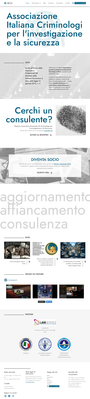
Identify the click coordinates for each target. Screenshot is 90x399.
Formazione (59, 3)
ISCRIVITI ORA (43, 172)
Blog (44, 3)
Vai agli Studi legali (30, 382)
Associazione (35, 3)
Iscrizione (51, 3)
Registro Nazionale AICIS (62, 164)
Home (27, 3)
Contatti (67, 3)
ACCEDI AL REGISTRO (39, 135)
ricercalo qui (48, 130)
